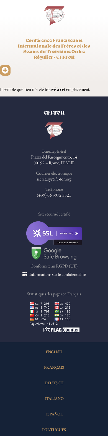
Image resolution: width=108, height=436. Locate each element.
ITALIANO (54, 398)
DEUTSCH (54, 382)
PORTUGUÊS (54, 429)
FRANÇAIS (54, 367)
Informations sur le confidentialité (57, 274)
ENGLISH (54, 351)
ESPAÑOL (54, 414)
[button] (5, 70)
